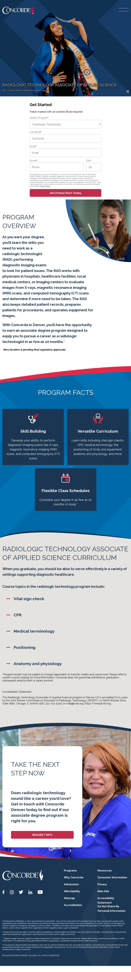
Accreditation (73, 905)
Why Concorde (73, 877)
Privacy (102, 884)
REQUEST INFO (42, 834)
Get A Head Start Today (65, 193)
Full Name (35, 132)
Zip (88, 160)
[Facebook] (3, 892)
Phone (33, 160)
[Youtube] (40, 892)
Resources (104, 870)
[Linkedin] (30, 892)
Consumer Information (112, 877)
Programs (70, 870)
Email (33, 146)
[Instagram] (12, 892)
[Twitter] (21, 892)
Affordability (72, 891)
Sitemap (69, 898)
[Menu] (124, 10)
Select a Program (39, 117)
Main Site (103, 891)
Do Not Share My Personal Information (111, 908)
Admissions (71, 884)
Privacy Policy (45, 186)
